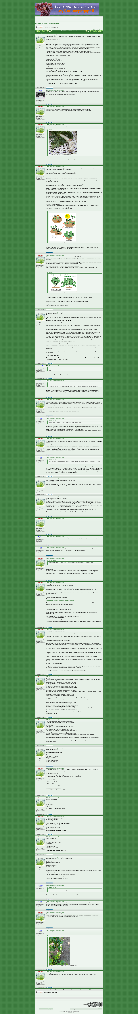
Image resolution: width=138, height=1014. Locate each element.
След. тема (100, 29)
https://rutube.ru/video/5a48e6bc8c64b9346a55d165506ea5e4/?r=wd (61, 600)
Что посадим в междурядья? (63, 20)
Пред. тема (95, 29)
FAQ (69, 16)
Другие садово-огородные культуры (50, 20)
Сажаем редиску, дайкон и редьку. (48, 23)
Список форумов (39, 20)
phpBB (64, 1011)
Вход (75, 16)
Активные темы (49, 18)
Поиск (72, 16)
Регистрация (64, 16)
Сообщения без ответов (40, 18)
